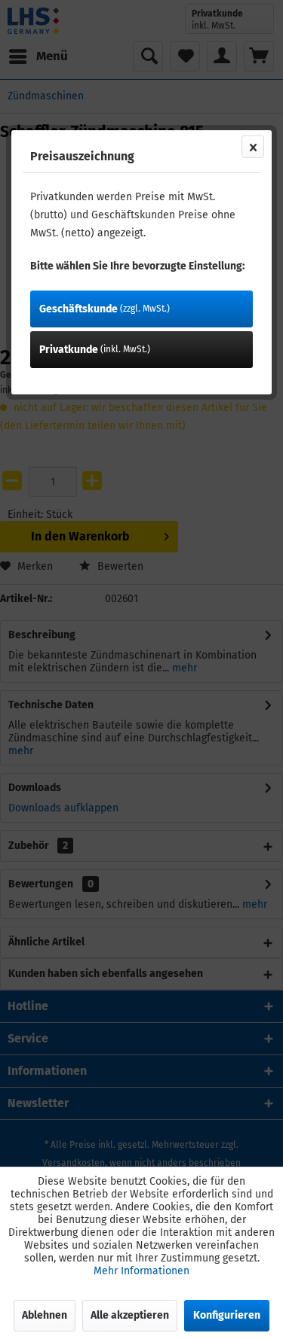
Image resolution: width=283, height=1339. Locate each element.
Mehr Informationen (141, 1270)
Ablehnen (44, 1315)
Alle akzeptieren (130, 1315)
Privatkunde (94, 349)
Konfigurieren (226, 1315)
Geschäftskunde (104, 309)
